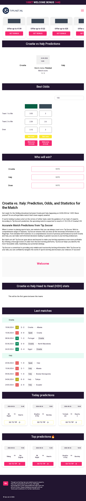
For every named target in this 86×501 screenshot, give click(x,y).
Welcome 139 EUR (31, 143)
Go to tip (13, 422)
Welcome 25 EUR (45, 143)
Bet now (31, 137)
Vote (58, 169)
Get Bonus (14, 33)
